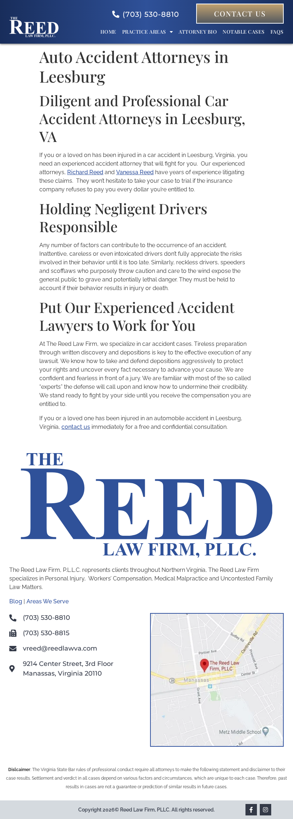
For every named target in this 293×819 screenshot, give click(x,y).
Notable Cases (244, 31)
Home (108, 31)
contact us (75, 426)
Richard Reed (85, 172)
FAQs (277, 31)
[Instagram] (265, 809)
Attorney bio (198, 31)
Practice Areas (144, 31)
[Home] (34, 35)
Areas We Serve (47, 601)
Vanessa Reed (135, 172)
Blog (15, 601)
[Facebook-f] (251, 809)
